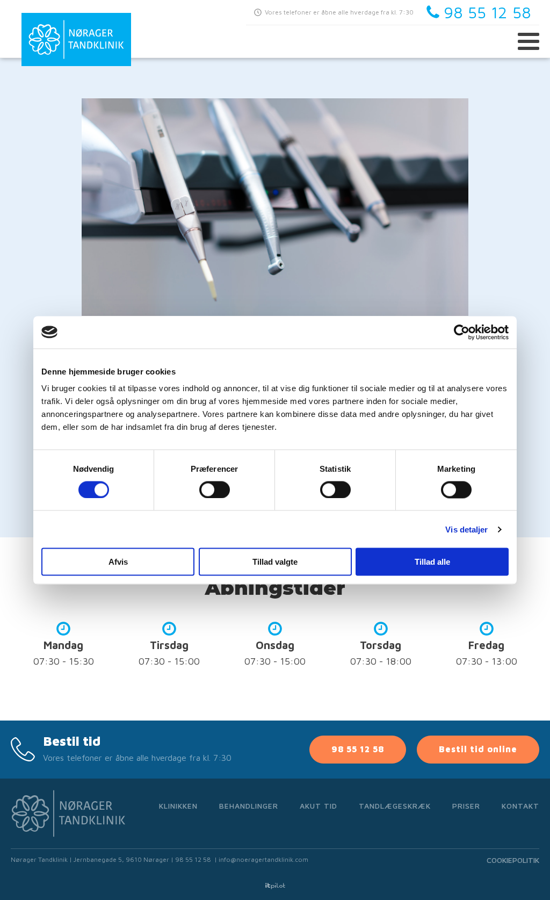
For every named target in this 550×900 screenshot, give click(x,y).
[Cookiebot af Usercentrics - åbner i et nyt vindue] (462, 332)
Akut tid (318, 805)
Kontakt (520, 805)
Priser (466, 805)
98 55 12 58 (357, 749)
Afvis (118, 561)
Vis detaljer (466, 529)
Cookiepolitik (513, 860)
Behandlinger (248, 805)
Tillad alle (432, 561)
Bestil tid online (478, 749)
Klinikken (178, 805)
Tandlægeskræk (395, 805)
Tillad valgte (275, 561)
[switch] (214, 489)
